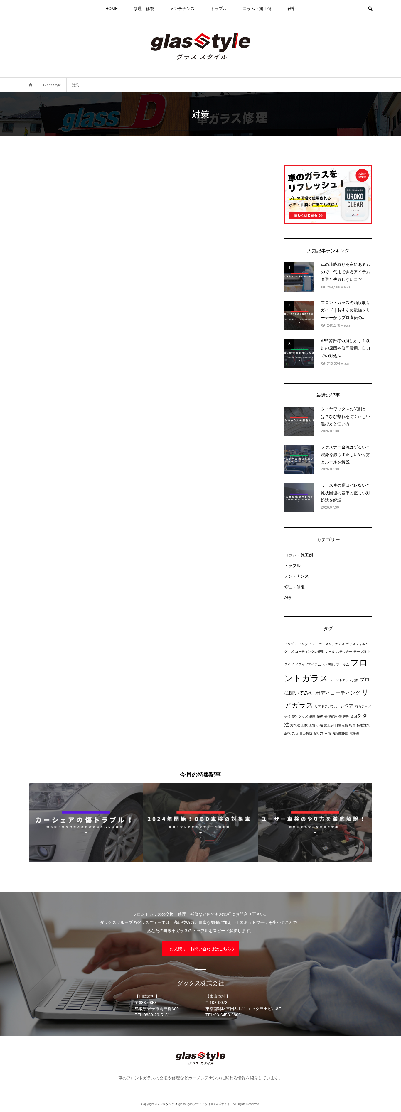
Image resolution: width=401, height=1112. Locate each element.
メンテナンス (182, 8)
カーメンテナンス (332, 644)
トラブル (218, 8)
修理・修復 (144, 8)
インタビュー (308, 644)
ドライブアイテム (308, 664)
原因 (354, 716)
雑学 (291, 8)
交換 (287, 716)
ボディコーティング (337, 693)
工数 (304, 725)
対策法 (295, 725)
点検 (287, 733)
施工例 (329, 725)
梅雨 (352, 725)
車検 (327, 733)
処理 (346, 716)
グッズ (289, 651)
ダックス (172, 1104)
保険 (312, 716)
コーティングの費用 (309, 651)
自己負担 (305, 733)
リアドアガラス (326, 706)
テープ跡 (359, 651)
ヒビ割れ (328, 664)
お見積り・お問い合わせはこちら (200, 948)
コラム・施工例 (257, 8)
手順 (319, 725)
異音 (295, 733)
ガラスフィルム (357, 644)
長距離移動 (340, 733)
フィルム (342, 664)
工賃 (312, 725)
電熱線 (354, 733)
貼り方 (318, 733)
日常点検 (341, 725)
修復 (320, 716)
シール (330, 651)
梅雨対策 (363, 725)
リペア (345, 706)
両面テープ (363, 706)
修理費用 (330, 716)
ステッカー (344, 651)
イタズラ (290, 644)
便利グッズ (300, 716)
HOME (111, 8)
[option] (86, 822)
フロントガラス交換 (343, 680)
